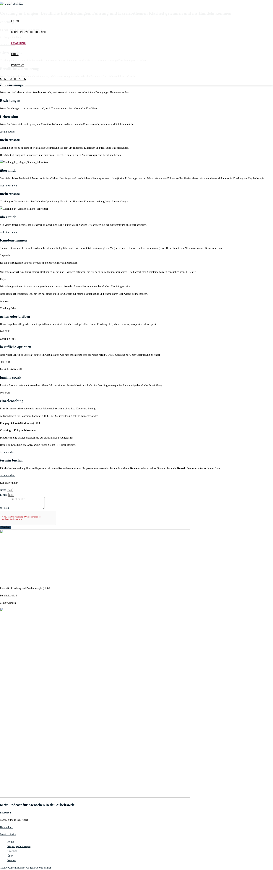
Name (3, 490)
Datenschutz (6, 827)
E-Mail (4, 494)
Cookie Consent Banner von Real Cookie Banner (25, 867)
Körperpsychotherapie (18, 846)
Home (10, 841)
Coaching (12, 851)
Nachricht (5, 508)
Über (10, 855)
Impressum (6, 812)
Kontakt (11, 860)
